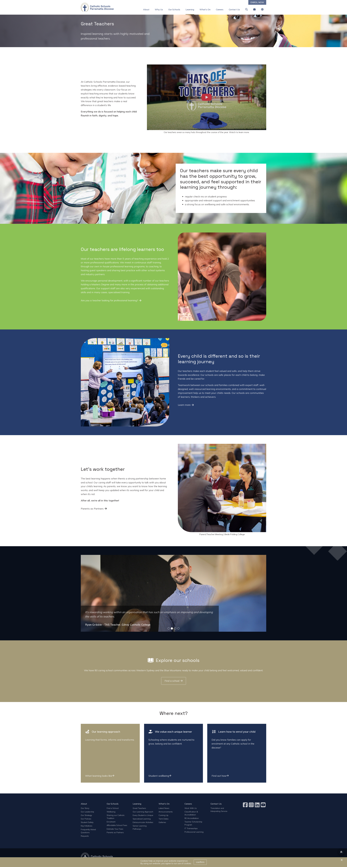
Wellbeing (111, 812)
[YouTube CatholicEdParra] (263, 805)
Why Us (159, 9)
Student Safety (87, 822)
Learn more (184, 404)
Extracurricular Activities (143, 822)
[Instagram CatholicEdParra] (251, 805)
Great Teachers (139, 808)
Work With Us (190, 808)
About (146, 9)
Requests (85, 836)
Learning (190, 9)
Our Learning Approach (143, 812)
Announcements (166, 812)
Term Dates (163, 819)
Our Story (85, 808)
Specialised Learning (142, 819)
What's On (205, 9)
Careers (219, 9)
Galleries (162, 822)
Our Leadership (87, 812)
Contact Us (234, 9)
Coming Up (163, 815)
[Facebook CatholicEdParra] (245, 805)
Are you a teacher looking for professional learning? (109, 300)
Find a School (113, 808)
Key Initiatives (86, 826)
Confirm (200, 862)
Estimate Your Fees (115, 829)
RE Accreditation (191, 818)
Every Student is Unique (143, 815)
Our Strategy (86, 815)
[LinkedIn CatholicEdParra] (257, 805)
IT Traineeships (191, 828)
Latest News (164, 808)
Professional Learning (193, 832)
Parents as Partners (92, 508)
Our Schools (174, 9)
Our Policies (86, 819)
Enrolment (111, 822)
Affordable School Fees (117, 825)
